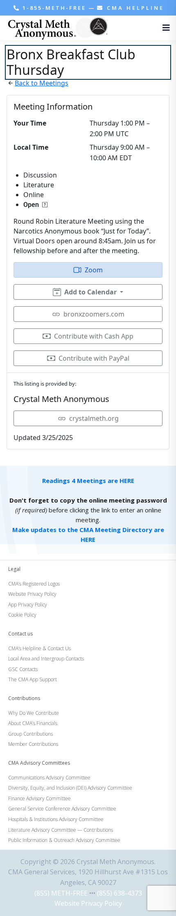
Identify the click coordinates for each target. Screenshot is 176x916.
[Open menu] (164, 28)
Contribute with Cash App (93, 336)
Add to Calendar (90, 291)
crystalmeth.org (94, 418)
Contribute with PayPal (94, 358)
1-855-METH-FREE (54, 7)
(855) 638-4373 (119, 893)
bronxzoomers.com (93, 314)
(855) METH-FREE (61, 893)
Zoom (94, 269)
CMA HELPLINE (134, 7)
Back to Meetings (41, 83)
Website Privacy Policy (88, 903)
